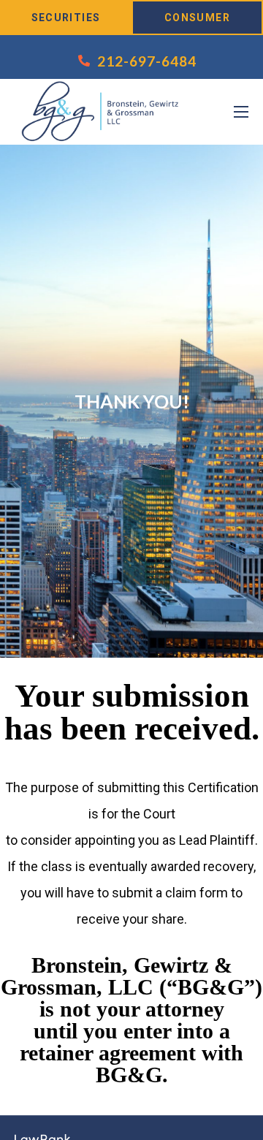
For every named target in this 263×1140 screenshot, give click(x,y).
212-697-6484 (147, 61)
